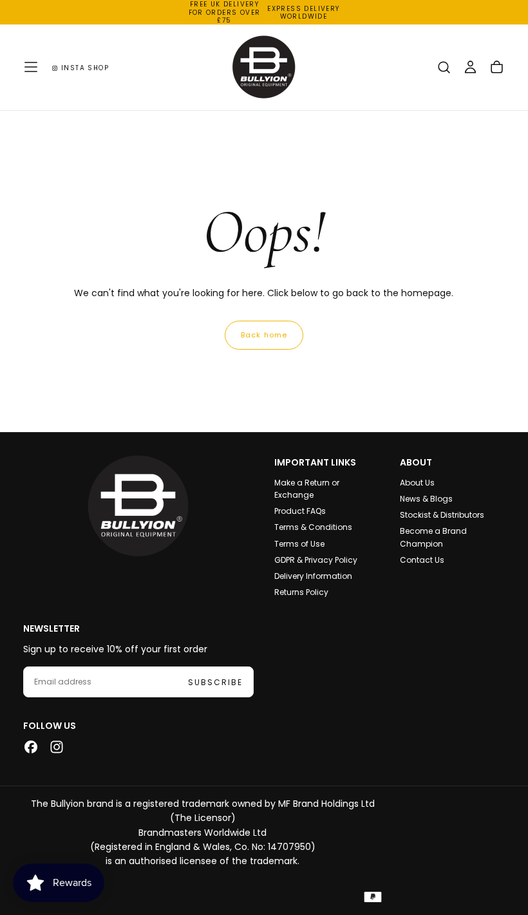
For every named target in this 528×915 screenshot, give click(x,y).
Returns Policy (301, 592)
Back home (264, 335)
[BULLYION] (138, 505)
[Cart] (497, 68)
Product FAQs (300, 510)
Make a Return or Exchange (306, 488)
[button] (31, 67)
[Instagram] (56, 747)
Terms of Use (299, 543)
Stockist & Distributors (442, 514)
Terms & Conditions (313, 527)
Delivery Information (313, 576)
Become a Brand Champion (433, 537)
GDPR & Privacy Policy (315, 559)
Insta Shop (85, 68)
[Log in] (470, 68)
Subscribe (215, 682)
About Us (417, 482)
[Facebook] (31, 747)
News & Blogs (426, 498)
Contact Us (422, 559)
